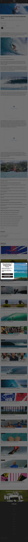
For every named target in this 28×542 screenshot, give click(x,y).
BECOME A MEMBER (7, 276)
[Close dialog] (26, 263)
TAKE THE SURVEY (7, 274)
